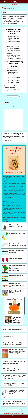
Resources (17, 415)
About (2, 415)
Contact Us (6, 415)
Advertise (12, 415)
